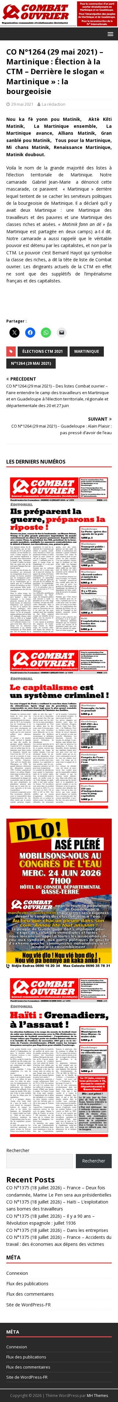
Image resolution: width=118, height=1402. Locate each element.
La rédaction (53, 104)
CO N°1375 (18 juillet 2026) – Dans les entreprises (57, 1230)
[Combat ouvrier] (59, 24)
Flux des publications (27, 1284)
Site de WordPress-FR (28, 1305)
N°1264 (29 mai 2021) (31, 363)
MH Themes (97, 1395)
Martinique (86, 351)
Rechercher (17, 1150)
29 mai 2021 (22, 104)
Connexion (17, 1273)
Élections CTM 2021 (42, 351)
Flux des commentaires (30, 1294)
